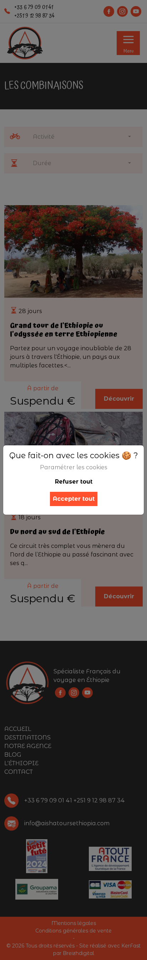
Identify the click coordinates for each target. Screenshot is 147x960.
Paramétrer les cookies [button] (73, 467)
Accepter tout (74, 498)
